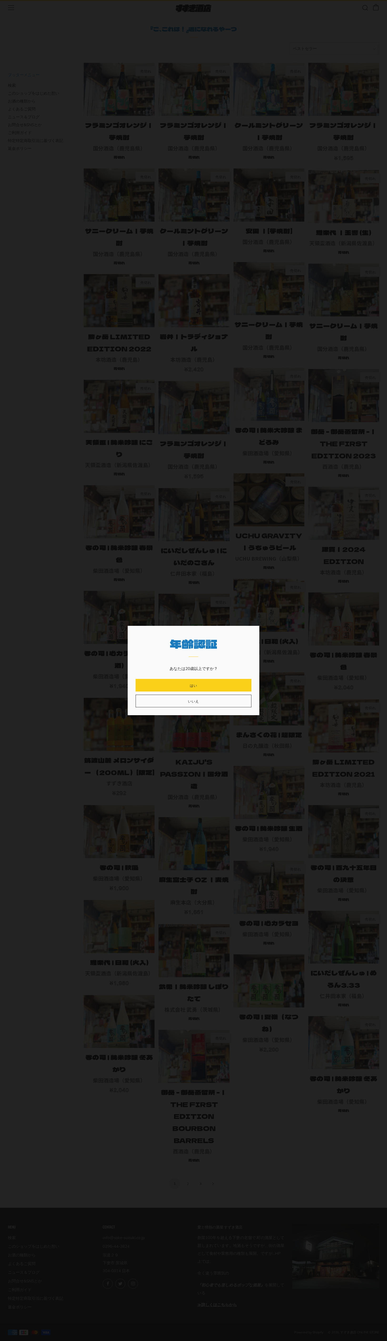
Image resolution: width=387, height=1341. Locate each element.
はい (193, 685)
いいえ (193, 701)
